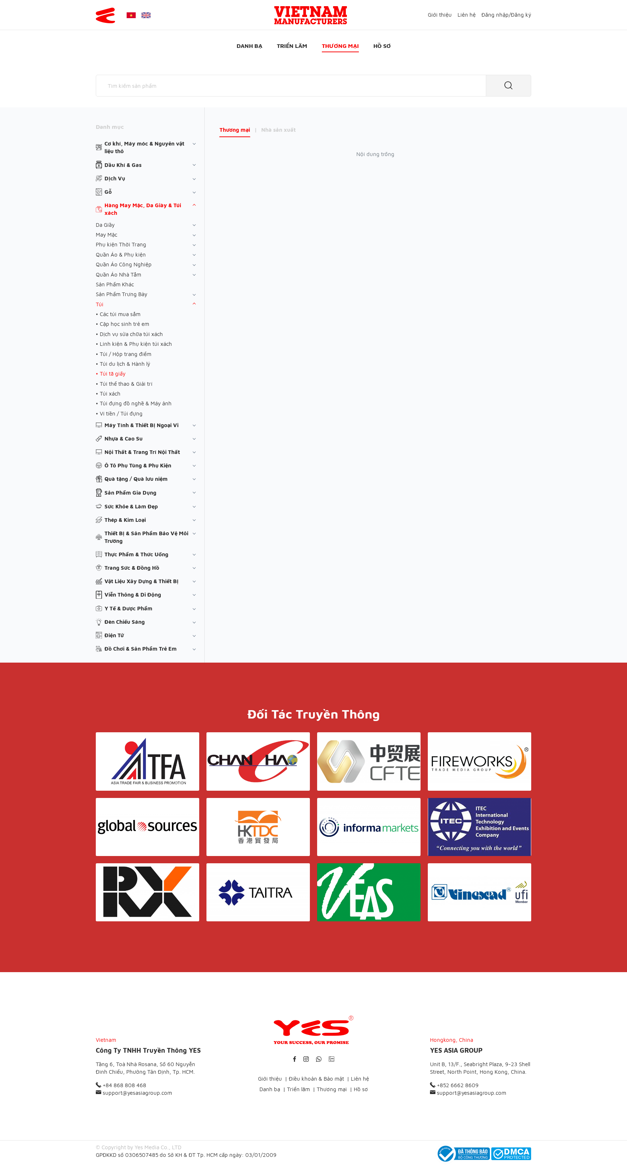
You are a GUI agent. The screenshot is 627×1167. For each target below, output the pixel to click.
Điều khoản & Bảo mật (316, 1079)
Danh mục (110, 126)
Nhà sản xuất (278, 130)
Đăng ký (521, 15)
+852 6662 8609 (457, 1085)
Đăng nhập (495, 15)
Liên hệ (467, 15)
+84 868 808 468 (123, 1085)
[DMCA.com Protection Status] (511, 1153)
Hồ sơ (382, 45)
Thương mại (340, 45)
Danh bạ (249, 45)
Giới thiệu (440, 15)
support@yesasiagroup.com (136, 1093)
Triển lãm (292, 45)
